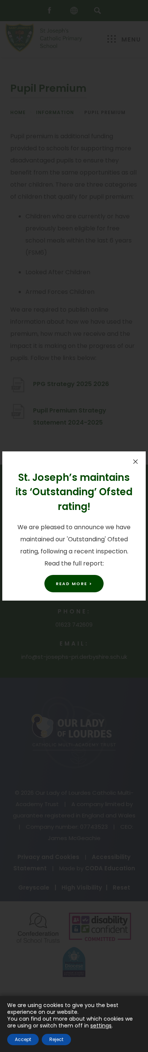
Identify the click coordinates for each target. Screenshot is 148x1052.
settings (101, 1025)
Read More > (74, 584)
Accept (23, 1039)
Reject (56, 1039)
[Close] (135, 461)
